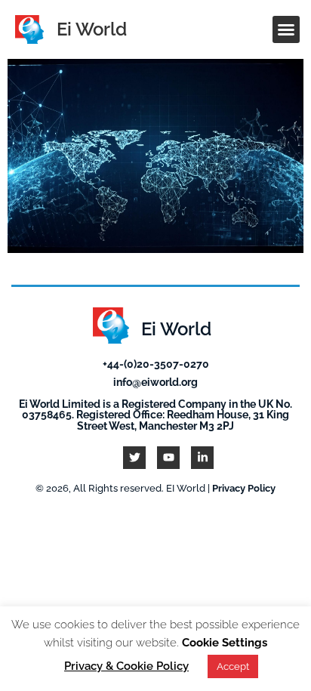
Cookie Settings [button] (224, 642)
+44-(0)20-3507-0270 (156, 363)
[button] (286, 29)
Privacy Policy (244, 488)
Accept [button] (233, 666)
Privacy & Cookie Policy (126, 666)
